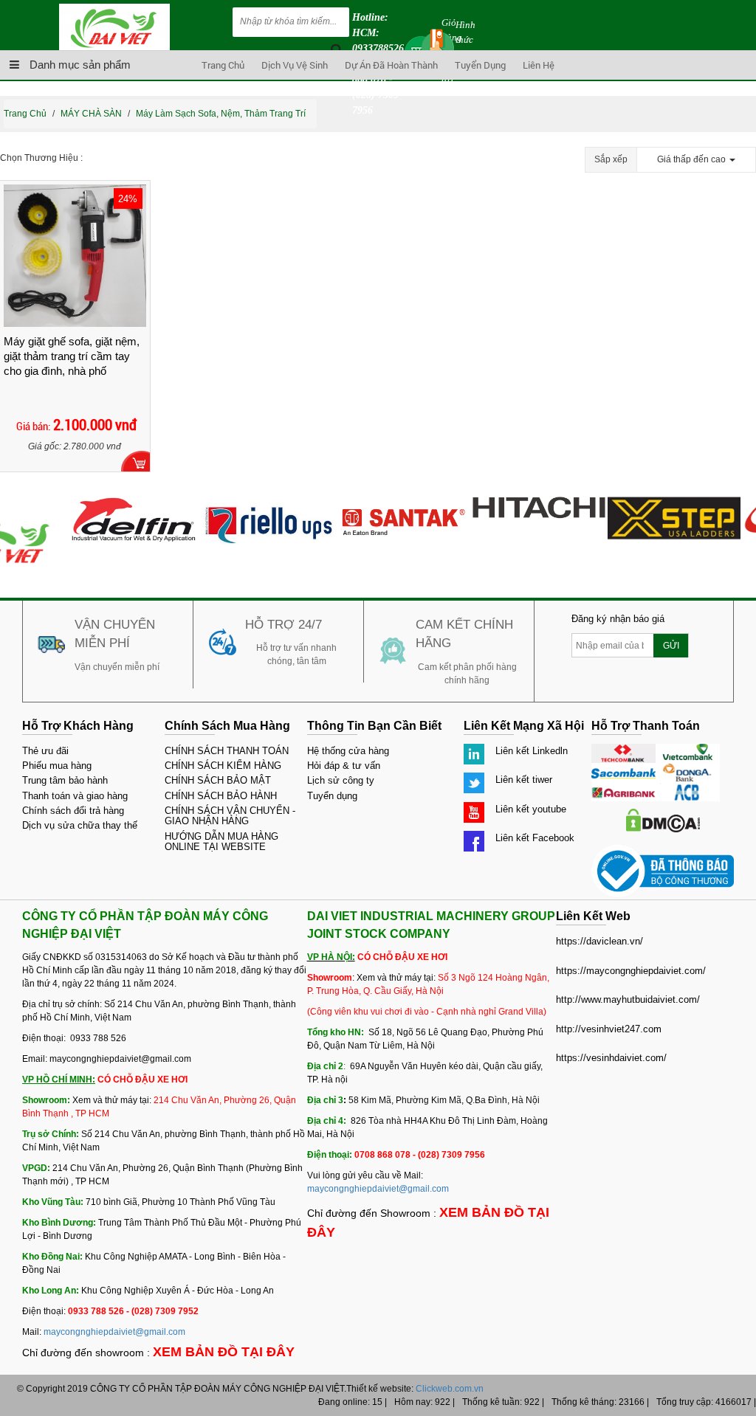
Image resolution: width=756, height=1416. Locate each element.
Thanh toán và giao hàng (75, 795)
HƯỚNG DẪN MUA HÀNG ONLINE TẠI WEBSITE (221, 841)
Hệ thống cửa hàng (348, 750)
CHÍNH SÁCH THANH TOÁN (227, 750)
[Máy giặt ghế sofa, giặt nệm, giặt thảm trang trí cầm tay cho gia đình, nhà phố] (75, 255)
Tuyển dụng (480, 65)
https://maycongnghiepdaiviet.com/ (631, 970)
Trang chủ (223, 65)
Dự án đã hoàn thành (391, 65)
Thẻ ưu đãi (45, 750)
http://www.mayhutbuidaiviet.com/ (628, 999)
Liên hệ (538, 65)
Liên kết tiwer (523, 779)
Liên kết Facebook (534, 837)
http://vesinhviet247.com (609, 1029)
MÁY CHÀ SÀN (91, 113)
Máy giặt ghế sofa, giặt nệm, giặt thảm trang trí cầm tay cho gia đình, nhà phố (72, 356)
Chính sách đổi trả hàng (73, 810)
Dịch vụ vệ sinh (294, 65)
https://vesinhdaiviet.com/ (611, 1057)
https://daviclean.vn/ (599, 941)
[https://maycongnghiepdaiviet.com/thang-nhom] (662, 503)
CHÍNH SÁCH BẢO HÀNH (221, 795)
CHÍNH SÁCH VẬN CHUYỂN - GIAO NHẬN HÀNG (230, 815)
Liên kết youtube (530, 809)
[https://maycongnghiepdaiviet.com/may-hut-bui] (121, 503)
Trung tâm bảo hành (65, 780)
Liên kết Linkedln (531, 750)
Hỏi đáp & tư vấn (343, 765)
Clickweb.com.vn (450, 1389)
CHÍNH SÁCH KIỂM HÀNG (223, 765)
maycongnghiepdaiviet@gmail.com (114, 1332)
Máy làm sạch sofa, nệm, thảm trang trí (221, 113)
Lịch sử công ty (340, 780)
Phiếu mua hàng (57, 765)
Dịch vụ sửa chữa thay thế (79, 825)
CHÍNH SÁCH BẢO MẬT (218, 780)
